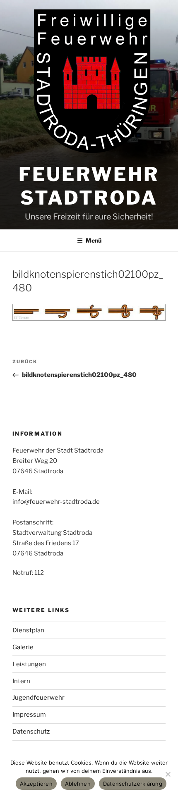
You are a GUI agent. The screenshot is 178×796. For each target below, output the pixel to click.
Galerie (23, 647)
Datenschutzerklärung (132, 783)
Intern (21, 681)
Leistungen (29, 664)
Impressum (29, 714)
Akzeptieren (36, 783)
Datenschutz (31, 731)
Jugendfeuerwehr (38, 697)
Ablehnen (78, 783)
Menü (93, 240)
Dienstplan (28, 630)
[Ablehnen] (168, 774)
